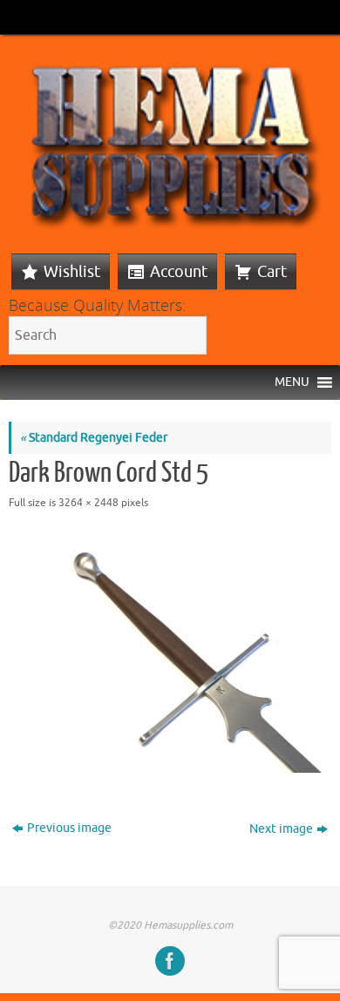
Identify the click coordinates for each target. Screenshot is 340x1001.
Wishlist (72, 271)
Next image (281, 829)
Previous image (69, 828)
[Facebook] (170, 961)
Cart (272, 271)
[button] (292, 382)
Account (178, 271)
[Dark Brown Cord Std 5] (170, 652)
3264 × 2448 (88, 503)
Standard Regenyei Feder (93, 437)
